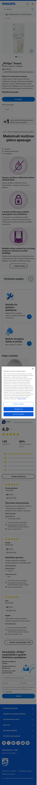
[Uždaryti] (32, 368)
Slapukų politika (13, 400)
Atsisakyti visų (18, 410)
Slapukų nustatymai (17, 405)
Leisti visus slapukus (18, 415)
